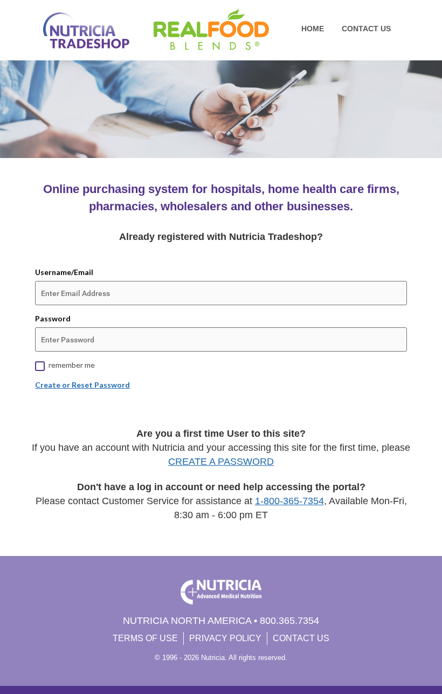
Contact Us (366, 28)
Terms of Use (145, 638)
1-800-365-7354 (289, 501)
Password (53, 318)
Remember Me (72, 364)
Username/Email (64, 272)
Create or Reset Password (82, 384)
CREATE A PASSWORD (221, 461)
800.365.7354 (289, 620)
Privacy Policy (225, 638)
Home (312, 28)
